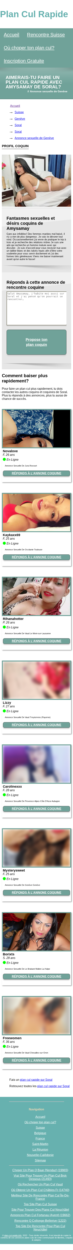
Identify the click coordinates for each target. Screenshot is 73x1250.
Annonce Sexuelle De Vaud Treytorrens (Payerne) (28, 717)
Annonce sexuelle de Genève (34, 138)
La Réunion (40, 1149)
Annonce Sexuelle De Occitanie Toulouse (23, 549)
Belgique (40, 1133)
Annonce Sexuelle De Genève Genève (22, 885)
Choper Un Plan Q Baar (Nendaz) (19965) (40, 1170)
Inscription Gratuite (24, 60)
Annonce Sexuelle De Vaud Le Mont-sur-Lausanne (28, 633)
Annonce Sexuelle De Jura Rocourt (21, 466)
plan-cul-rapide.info (13, 1235)
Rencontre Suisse (46, 34)
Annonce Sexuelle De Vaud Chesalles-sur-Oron (26, 1053)
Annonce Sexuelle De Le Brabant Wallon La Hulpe (27, 969)
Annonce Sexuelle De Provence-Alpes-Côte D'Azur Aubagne (32, 801)
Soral (18, 125)
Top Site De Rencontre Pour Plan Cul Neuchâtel (40, 1228)
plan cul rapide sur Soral (36, 1079)
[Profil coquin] (36, 446)
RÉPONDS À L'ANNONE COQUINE (36, 473)
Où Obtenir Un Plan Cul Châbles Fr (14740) (40, 1190)
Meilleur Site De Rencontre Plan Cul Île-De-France (40, 1197)
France (40, 1138)
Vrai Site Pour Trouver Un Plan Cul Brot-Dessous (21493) (40, 1177)
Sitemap (40, 1160)
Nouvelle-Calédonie (40, 1155)
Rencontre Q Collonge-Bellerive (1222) (40, 1220)
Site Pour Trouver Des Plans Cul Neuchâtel (40, 1209)
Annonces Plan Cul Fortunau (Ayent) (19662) (40, 1215)
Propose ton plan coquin (36, 342)
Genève (20, 118)
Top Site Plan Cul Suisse (40, 1204)
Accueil (11, 34)
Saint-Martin (40, 1144)
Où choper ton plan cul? (29, 47)
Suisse (19, 112)
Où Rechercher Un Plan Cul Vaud (40, 1184)
